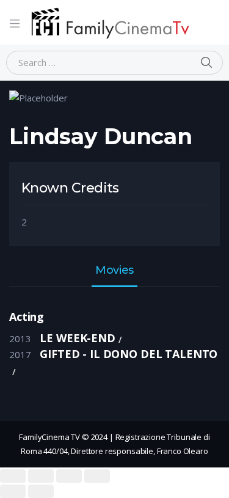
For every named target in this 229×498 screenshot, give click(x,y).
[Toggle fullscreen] (69, 476)
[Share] (41, 476)
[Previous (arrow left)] (13, 491)
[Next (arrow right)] (41, 491)
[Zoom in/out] (97, 476)
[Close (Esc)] (13, 476)
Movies (114, 271)
